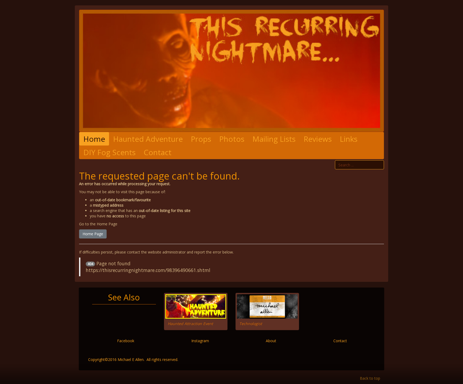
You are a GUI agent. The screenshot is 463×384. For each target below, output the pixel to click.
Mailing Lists (274, 139)
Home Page (93, 233)
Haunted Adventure (148, 139)
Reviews (318, 139)
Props (201, 139)
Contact (157, 152)
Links (348, 139)
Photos (231, 139)
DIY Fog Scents (109, 152)
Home (94, 139)
